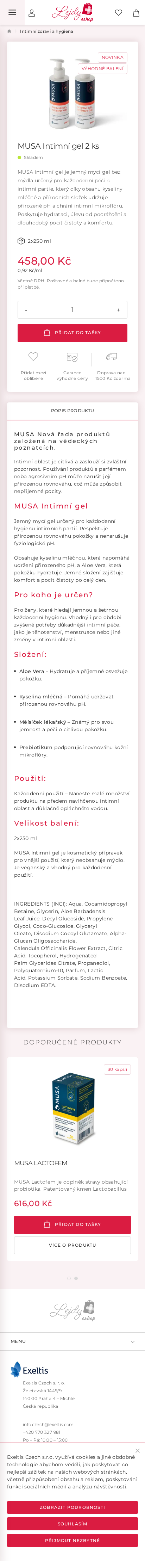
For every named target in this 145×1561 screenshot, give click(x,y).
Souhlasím (73, 1523)
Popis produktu (72, 410)
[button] (68, 1278)
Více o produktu (72, 1245)
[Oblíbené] (118, 12)
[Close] (137, 1450)
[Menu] (12, 12)
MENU (18, 1341)
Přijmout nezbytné (72, 1540)
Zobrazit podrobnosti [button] (72, 1507)
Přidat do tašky (77, 332)
